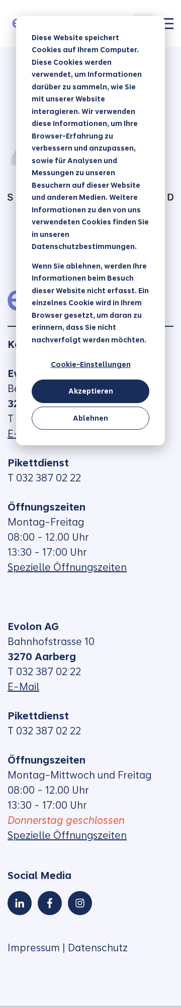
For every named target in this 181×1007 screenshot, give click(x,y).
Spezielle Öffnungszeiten (67, 567)
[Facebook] (50, 903)
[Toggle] (167, 24)
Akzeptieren (90, 391)
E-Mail (23, 687)
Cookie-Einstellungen (91, 364)
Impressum (34, 948)
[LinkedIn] (20, 903)
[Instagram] (80, 903)
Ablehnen (90, 418)
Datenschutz (98, 948)
